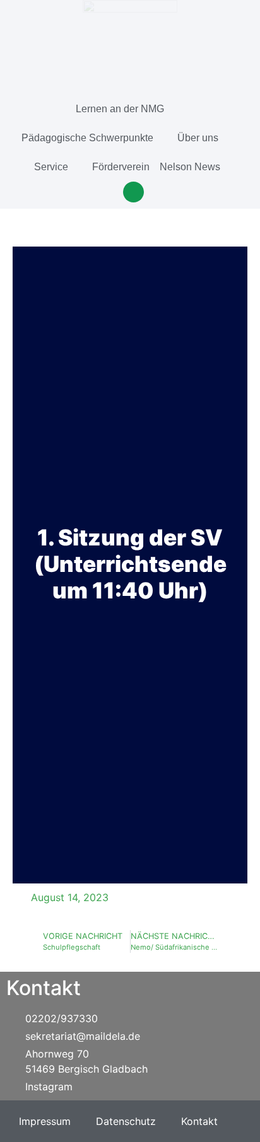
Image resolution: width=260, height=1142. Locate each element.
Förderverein (121, 166)
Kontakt (199, 1121)
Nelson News (190, 166)
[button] (133, 192)
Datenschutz (126, 1121)
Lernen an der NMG (120, 108)
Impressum (45, 1121)
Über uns (197, 137)
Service (51, 166)
